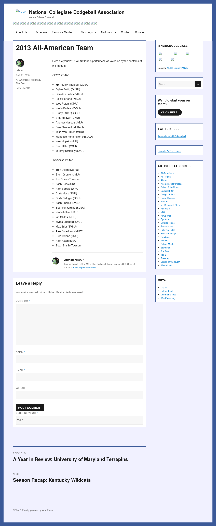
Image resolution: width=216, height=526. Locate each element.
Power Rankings (169, 233)
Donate (139, 32)
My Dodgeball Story (170, 205)
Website (21, 388)
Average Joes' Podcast (172, 183)
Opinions (165, 219)
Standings (86, 32)
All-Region (166, 176)
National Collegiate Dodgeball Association (77, 11)
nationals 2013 (23, 88)
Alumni (164, 180)
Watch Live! (166, 265)
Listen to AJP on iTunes (169, 151)
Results (164, 240)
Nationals (107, 32)
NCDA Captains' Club (177, 67)
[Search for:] (176, 84)
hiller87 (19, 70)
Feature (164, 201)
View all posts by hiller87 (85, 267)
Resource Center (62, 32)
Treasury (165, 258)
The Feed (20, 83)
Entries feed (166, 291)
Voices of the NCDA (170, 261)
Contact (125, 32)
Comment (23, 300)
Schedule (41, 32)
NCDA (16, 510)
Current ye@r (27, 413)
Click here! (170, 112)
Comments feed (168, 294)
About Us (21, 32)
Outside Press (168, 222)
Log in (164, 287)
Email (21, 369)
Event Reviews (168, 197)
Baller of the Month (170, 187)
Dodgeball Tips (168, 194)
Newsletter (166, 215)
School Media (167, 244)
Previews (165, 237)
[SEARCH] (198, 84)
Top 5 (163, 254)
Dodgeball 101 (167, 190)
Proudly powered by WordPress (37, 510)
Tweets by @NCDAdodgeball (172, 135)
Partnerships (167, 226)
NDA (163, 212)
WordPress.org (168, 298)
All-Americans (23, 79)
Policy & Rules (168, 229)
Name (20, 351)
